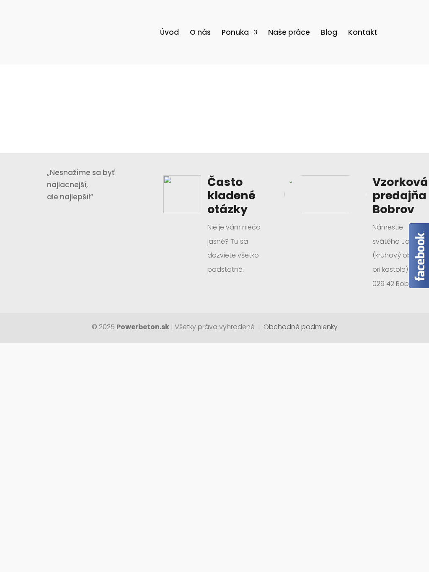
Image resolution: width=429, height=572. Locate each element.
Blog (329, 33)
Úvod (169, 33)
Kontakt (362, 33)
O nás (200, 33)
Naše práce (289, 33)
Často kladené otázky (231, 195)
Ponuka (235, 33)
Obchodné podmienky (300, 327)
